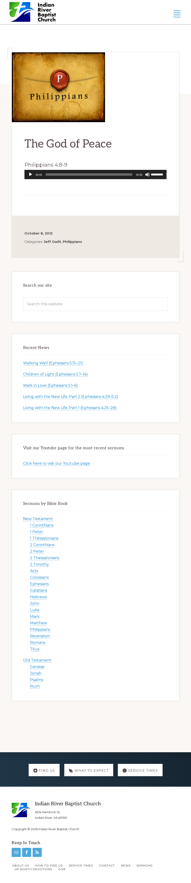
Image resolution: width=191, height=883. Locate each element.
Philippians (72, 242)
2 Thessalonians (44, 558)
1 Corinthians (41, 525)
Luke (35, 610)
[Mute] (147, 174)
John (34, 603)
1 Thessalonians (44, 538)
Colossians (39, 577)
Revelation (40, 636)
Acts (34, 571)
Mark (35, 616)
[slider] (157, 174)
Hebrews (38, 597)
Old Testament (37, 660)
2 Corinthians (42, 545)
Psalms (36, 680)
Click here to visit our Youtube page (56, 463)
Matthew (38, 623)
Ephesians (39, 584)
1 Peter (36, 532)
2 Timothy (39, 564)
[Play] (30, 174)
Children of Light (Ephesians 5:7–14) (55, 374)
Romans (37, 642)
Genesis (37, 667)
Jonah (35, 673)
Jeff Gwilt (52, 242)
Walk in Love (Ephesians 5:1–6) (50, 385)
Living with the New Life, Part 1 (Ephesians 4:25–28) (70, 408)
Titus (34, 649)
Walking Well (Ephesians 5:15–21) (53, 363)
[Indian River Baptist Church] (34, 13)
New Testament (38, 519)
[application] (95, 174)
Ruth (35, 686)
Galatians (38, 590)
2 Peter (37, 551)
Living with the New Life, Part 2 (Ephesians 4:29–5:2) (70, 396)
